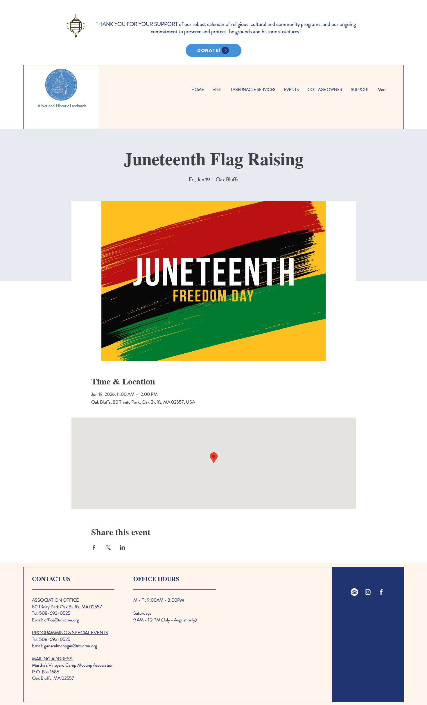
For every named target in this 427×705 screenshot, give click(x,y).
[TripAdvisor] (354, 592)
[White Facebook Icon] (381, 592)
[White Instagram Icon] (368, 592)
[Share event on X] (108, 547)
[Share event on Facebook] (94, 547)
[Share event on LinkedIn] (122, 547)
